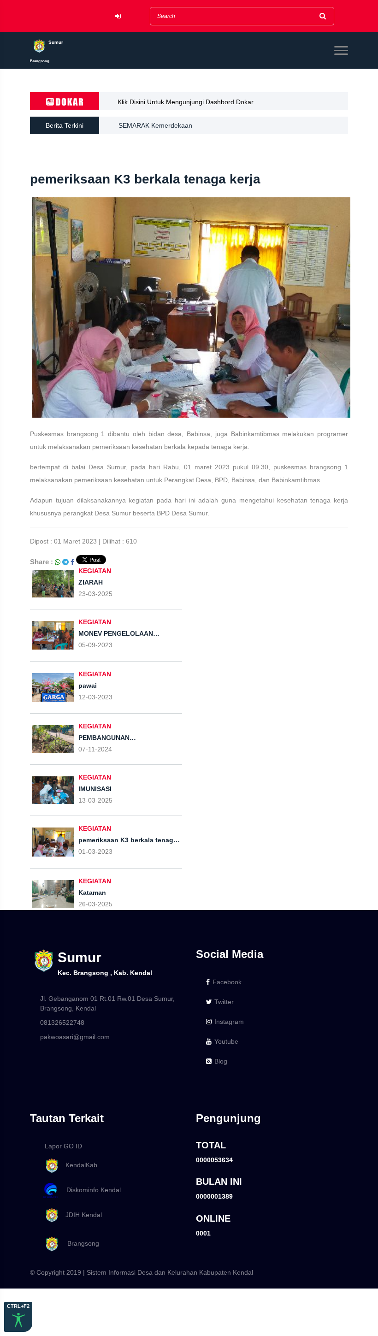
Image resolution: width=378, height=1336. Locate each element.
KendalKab (78, 1165)
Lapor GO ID (63, 1146)
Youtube (226, 1041)
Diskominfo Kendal (91, 1190)
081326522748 (62, 1022)
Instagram (229, 1021)
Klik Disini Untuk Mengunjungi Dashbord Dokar (186, 102)
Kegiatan (94, 571)
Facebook (227, 982)
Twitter (224, 1001)
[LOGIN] (118, 16)
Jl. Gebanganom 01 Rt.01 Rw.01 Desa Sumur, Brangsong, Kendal (107, 1003)
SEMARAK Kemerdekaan (155, 125)
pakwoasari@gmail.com (75, 1036)
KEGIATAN (94, 622)
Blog (220, 1061)
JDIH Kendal (81, 1214)
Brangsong (79, 1243)
